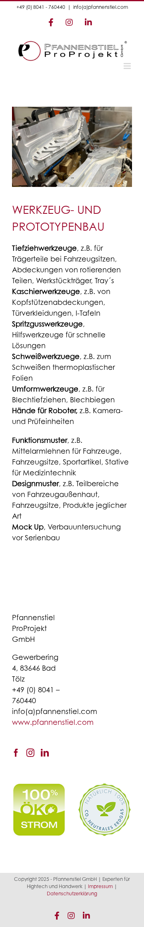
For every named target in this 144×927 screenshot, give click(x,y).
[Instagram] (30, 753)
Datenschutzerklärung (72, 894)
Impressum (100, 886)
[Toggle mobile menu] (128, 66)
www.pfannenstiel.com (53, 723)
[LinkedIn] (45, 753)
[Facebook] (16, 753)
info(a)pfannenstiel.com (100, 7)
